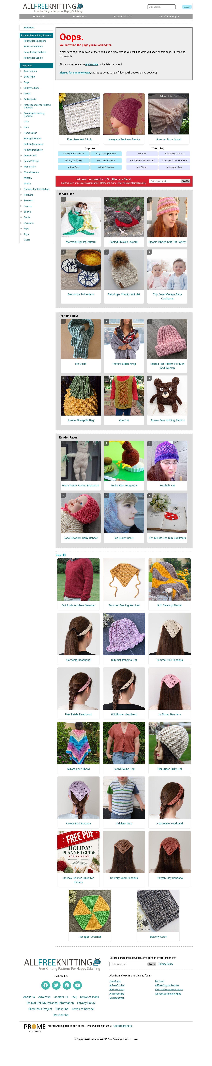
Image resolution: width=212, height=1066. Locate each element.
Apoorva (124, 420)
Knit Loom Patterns (106, 160)
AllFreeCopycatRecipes (167, 985)
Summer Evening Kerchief (124, 605)
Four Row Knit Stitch (79, 139)
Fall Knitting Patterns (174, 153)
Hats (26, 127)
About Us (29, 997)
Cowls (27, 93)
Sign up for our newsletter (75, 72)
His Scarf (80, 363)
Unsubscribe (61, 1015)
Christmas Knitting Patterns (174, 160)
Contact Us (61, 997)
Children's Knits (31, 88)
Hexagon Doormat (90, 936)
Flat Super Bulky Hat (169, 769)
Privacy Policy (123, 183)
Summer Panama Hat (124, 660)
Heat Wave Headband (169, 823)
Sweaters (29, 223)
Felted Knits (30, 99)
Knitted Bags (74, 167)
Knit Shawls (142, 167)
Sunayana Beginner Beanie (124, 139)
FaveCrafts (115, 981)
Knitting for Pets (174, 167)
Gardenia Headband (78, 660)
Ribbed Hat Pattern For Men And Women (167, 366)
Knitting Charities (32, 138)
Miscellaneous (31, 172)
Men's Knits (30, 166)
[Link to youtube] (77, 985)
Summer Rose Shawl (168, 139)
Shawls (27, 211)
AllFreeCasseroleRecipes (168, 993)
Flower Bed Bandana (78, 823)
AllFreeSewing (116, 993)
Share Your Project (40, 1009)
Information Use (138, 183)
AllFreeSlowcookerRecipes (169, 989)
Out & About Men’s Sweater (78, 605)
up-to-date (91, 64)
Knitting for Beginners (35, 41)
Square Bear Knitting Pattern (167, 420)
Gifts (26, 121)
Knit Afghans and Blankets (142, 160)
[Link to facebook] (45, 985)
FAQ (74, 997)
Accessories (30, 71)
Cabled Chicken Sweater (123, 242)
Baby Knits (29, 76)
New (58, 555)
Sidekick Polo (124, 823)
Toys (26, 234)
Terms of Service (83, 1009)
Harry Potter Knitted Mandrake (80, 485)
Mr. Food (159, 981)
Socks (27, 217)
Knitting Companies (34, 144)
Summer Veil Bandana (169, 660)
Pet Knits (28, 194)
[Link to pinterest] (67, 985)
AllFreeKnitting (116, 989)
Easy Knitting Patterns (35, 52)
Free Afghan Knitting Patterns (34, 114)
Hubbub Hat (167, 485)
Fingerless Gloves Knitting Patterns (37, 106)
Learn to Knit (30, 155)
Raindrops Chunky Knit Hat (124, 294)
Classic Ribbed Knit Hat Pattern (167, 242)
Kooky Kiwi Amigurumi (123, 485)
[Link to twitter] (56, 985)
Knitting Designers (33, 149)
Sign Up (185, 181)
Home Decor (30, 133)
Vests (27, 240)
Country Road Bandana (124, 878)
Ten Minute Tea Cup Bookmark (167, 538)
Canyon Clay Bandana (170, 878)
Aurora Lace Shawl (78, 769)
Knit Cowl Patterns (33, 46)
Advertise (44, 997)
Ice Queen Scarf (124, 538)
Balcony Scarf (158, 936)
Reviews (28, 200)
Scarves (28, 206)
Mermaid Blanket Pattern (81, 242)
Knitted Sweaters (106, 167)
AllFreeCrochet (116, 985)
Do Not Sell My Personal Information (50, 1003)
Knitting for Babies (33, 57)
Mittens (28, 178)
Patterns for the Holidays (36, 189)
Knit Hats (142, 153)
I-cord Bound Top (124, 769)
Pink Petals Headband (78, 714)
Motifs (27, 183)
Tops (26, 228)
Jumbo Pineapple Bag (80, 420)
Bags (26, 82)
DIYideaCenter (116, 998)
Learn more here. (122, 1025)
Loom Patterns (31, 161)
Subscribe (29, 27)
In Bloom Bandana (170, 714)
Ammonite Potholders (80, 294)
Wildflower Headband (124, 714)
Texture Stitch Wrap (124, 363)
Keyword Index (89, 997)
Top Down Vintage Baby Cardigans (167, 296)
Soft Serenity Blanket (169, 605)
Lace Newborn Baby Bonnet (80, 538)
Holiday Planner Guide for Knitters (78, 880)
